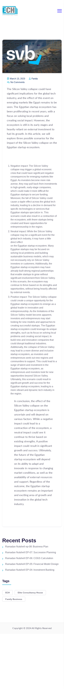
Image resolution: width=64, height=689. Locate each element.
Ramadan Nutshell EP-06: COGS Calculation (29, 558)
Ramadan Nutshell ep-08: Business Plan (26, 546)
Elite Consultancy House (30, 592)
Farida (34, 78)
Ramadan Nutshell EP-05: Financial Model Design (32, 564)
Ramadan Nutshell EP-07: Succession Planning (30, 552)
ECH (7, 592)
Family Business (13, 599)
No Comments (17, 82)
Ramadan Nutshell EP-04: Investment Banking (29, 570)
